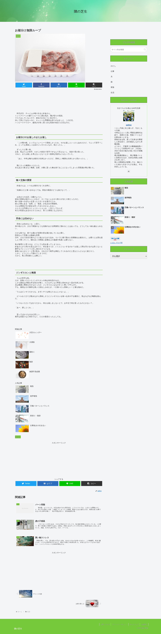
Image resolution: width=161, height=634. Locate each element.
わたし (113, 66)
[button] (145, 49)
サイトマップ (134, 624)
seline (129, 124)
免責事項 (144, 624)
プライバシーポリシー (119, 624)
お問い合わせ (105, 624)
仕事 (112, 71)
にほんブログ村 (116, 242)
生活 (18, 437)
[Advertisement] (59, 96)
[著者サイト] (128, 171)
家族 (112, 87)
